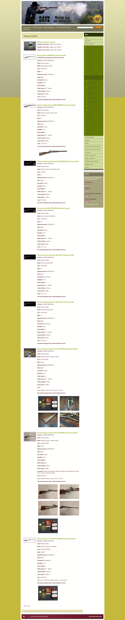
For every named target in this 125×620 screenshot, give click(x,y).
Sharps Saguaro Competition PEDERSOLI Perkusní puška (56, 538)
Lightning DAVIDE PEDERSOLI (92, 106)
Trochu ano (87, 187)
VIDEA (86, 143)
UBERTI (88, 68)
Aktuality (87, 140)
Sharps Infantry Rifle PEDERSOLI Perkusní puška (53, 208)
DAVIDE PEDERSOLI (49, 27)
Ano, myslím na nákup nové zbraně (93, 193)
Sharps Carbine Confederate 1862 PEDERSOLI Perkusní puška (58, 161)
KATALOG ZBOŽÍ (37, 27)
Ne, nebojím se (88, 182)
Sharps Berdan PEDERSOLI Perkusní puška (51, 55)
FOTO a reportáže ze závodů (92, 149)
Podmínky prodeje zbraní (91, 161)
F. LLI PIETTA (89, 71)
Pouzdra (88, 128)
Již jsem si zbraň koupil (90, 199)
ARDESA (88, 113)
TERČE (88, 125)
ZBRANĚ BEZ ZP (90, 51)
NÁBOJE (88, 134)
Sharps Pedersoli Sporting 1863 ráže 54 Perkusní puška (55, 302)
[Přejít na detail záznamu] (30, 46)
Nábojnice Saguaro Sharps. (46, 42)
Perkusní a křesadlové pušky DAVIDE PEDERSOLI (94, 83)
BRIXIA (88, 119)
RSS (26, 616)
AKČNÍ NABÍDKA (89, 137)
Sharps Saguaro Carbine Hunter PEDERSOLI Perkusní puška (57, 432)
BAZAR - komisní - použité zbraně (93, 47)
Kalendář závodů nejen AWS (92, 146)
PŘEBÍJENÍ (89, 64)
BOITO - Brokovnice (91, 122)
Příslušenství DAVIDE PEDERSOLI (93, 93)
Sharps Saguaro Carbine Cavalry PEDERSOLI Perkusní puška (57, 349)
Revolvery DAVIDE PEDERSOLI (93, 102)
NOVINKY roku (89, 164)
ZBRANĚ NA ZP (90, 54)
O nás (86, 38)
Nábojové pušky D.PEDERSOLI (92, 97)
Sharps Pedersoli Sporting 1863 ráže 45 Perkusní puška (55, 255)
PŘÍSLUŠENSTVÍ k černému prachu (93, 61)
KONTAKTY (88, 41)
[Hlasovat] (87, 184)
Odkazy (87, 167)
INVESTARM (89, 116)
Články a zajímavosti (90, 155)
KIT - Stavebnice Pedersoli (95, 110)
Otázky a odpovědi (90, 158)
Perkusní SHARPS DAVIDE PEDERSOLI (93, 77)
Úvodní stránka (27, 27)
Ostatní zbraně (90, 57)
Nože (87, 131)
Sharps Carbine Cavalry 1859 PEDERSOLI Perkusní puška (56, 105)
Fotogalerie (88, 152)
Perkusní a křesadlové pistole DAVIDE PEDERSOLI (94, 88)
